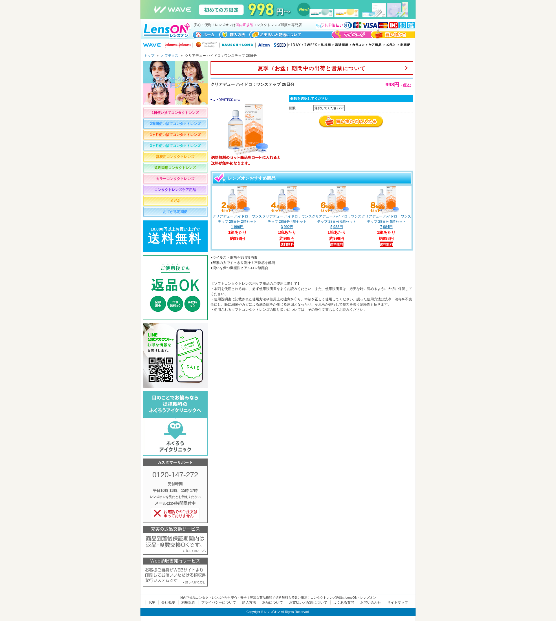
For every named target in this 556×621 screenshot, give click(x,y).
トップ (149, 56)
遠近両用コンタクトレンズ (175, 168)
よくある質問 (343, 602)
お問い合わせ (370, 602)
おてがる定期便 (175, 212)
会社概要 (168, 602)
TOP (151, 602)
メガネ (175, 201)
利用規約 (188, 602)
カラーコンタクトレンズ (175, 179)
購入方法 (249, 602)
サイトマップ (397, 602)
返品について (272, 602)
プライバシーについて (218, 602)
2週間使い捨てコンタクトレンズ (175, 124)
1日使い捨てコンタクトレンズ (175, 113)
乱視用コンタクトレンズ (175, 157)
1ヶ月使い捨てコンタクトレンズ (175, 135)
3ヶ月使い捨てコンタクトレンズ (175, 146)
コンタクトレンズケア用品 (175, 190)
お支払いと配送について (308, 602)
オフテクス (169, 56)
